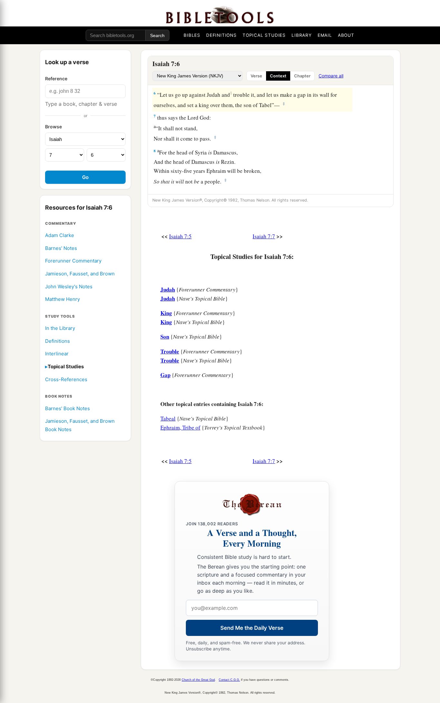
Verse (256, 76)
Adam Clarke (59, 235)
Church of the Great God (198, 679)
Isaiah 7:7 (264, 236)
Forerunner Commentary (73, 261)
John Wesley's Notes (68, 286)
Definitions (57, 341)
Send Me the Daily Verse (251, 628)
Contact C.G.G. (229, 679)
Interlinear (57, 354)
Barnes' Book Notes (67, 408)
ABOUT (346, 35)
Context (278, 76)
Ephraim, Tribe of (180, 427)
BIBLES (192, 35)
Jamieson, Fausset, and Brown (80, 274)
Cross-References (66, 379)
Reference (56, 78)
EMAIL (325, 35)
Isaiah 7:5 (180, 236)
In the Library (60, 328)
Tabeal (168, 418)
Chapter (302, 76)
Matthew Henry (62, 299)
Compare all (331, 75)
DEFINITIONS (221, 35)
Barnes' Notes (61, 248)
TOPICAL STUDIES (264, 35)
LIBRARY (302, 35)
